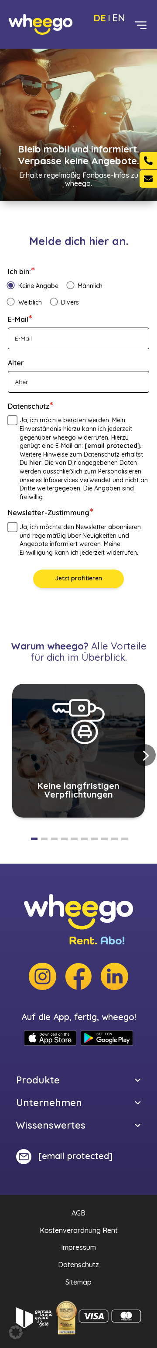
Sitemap (78, 1282)
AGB (78, 1213)
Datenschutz (30, 406)
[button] (145, 755)
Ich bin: (21, 271)
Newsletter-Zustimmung (50, 512)
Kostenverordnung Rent (79, 1230)
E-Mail (20, 319)
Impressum (78, 1247)
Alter (16, 362)
